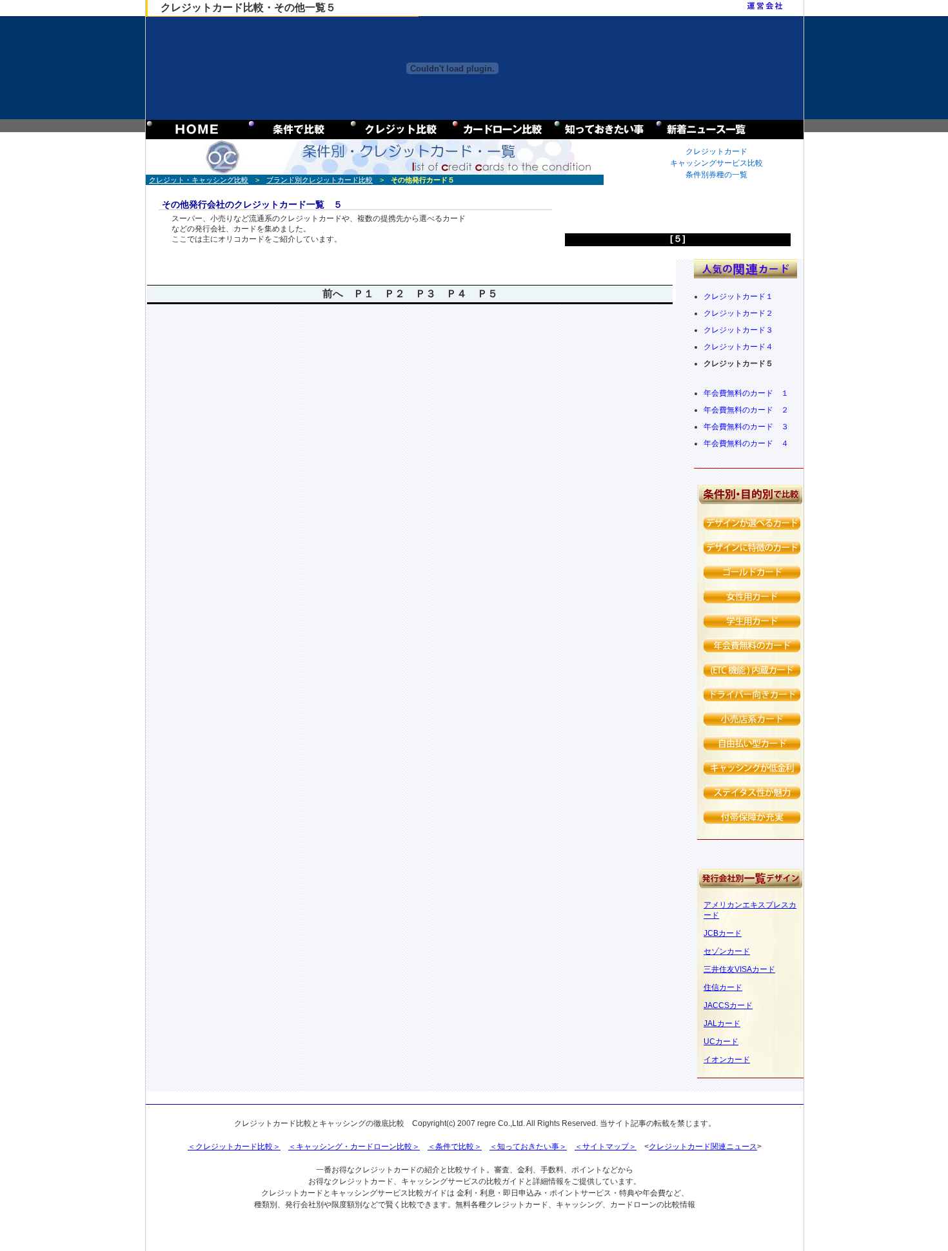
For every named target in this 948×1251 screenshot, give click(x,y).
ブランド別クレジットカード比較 (319, 180)
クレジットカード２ (738, 313)
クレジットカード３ (738, 330)
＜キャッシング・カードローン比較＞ (354, 1146)
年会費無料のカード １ (746, 393)
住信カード (723, 987)
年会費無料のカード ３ (746, 426)
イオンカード (727, 1059)
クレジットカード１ (738, 296)
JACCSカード (728, 1005)
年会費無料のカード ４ (746, 443)
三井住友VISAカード (739, 969)
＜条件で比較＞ (455, 1146)
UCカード (721, 1041)
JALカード (722, 1023)
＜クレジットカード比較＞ (234, 1146)
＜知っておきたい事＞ (528, 1146)
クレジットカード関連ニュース (703, 1146)
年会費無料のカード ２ (746, 409)
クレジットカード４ (738, 346)
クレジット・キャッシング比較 (198, 180)
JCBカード (723, 933)
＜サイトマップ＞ (606, 1146)
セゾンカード (727, 951)
